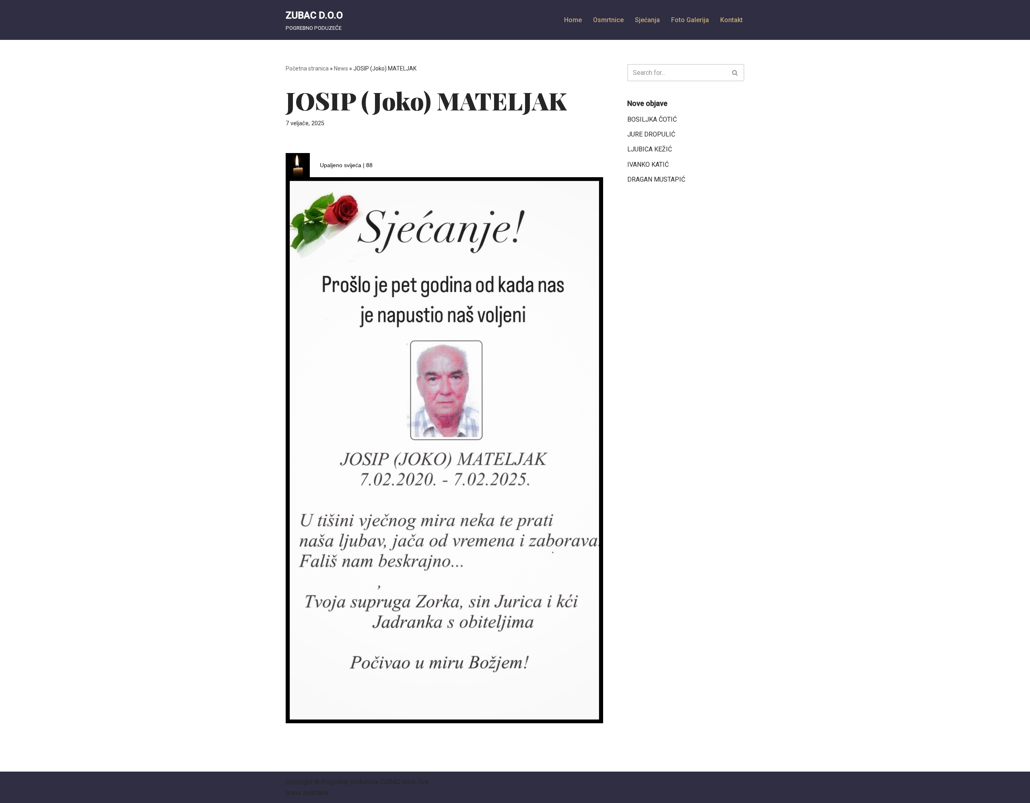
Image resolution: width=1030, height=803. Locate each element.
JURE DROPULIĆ (651, 134)
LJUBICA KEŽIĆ (649, 149)
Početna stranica (307, 68)
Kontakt (731, 20)
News (341, 68)
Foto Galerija (690, 20)
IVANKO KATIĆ (648, 164)
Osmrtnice (608, 20)
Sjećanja (647, 20)
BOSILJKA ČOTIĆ (652, 119)
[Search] (735, 72)
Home (573, 20)
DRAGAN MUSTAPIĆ (656, 179)
